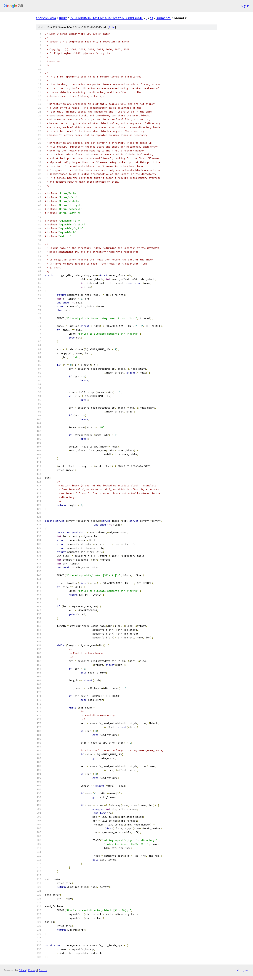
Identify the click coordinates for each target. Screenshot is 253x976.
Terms (43, 970)
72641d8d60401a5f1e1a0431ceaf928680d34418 (106, 18)
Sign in (245, 6)
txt (237, 970)
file (112, 27)
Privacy (32, 970)
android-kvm (46, 18)
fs (151, 18)
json (246, 970)
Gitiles (22, 970)
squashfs (163, 18)
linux (63, 18)
